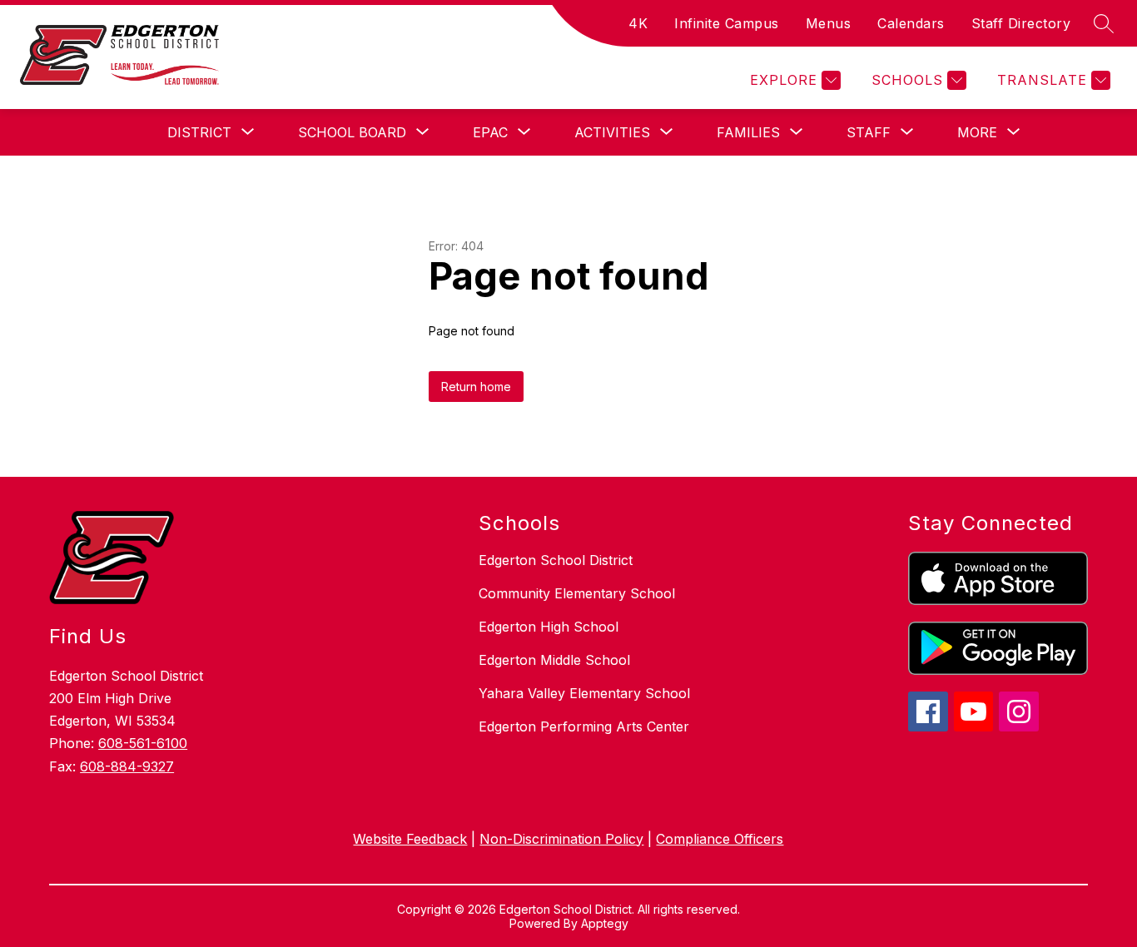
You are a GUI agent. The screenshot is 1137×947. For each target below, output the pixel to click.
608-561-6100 (142, 743)
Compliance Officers (719, 838)
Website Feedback (410, 838)
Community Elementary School (577, 593)
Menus (829, 23)
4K (638, 23)
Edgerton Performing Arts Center (584, 726)
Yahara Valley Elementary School (584, 693)
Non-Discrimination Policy (561, 838)
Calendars (911, 23)
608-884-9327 (127, 766)
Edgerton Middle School (554, 660)
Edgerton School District (556, 560)
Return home (476, 386)
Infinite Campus (726, 23)
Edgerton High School (548, 626)
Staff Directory (1021, 23)
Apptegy (604, 923)
